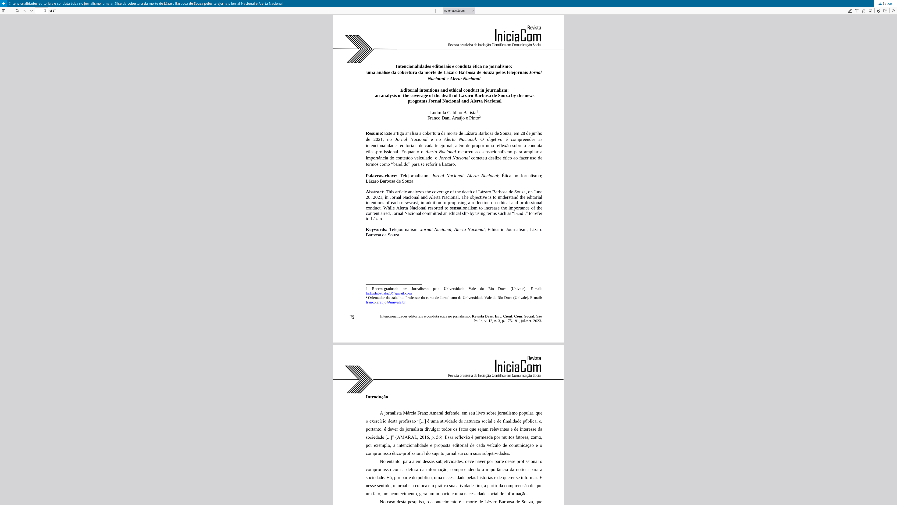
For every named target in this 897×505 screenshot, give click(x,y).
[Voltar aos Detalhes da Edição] (3, 3)
